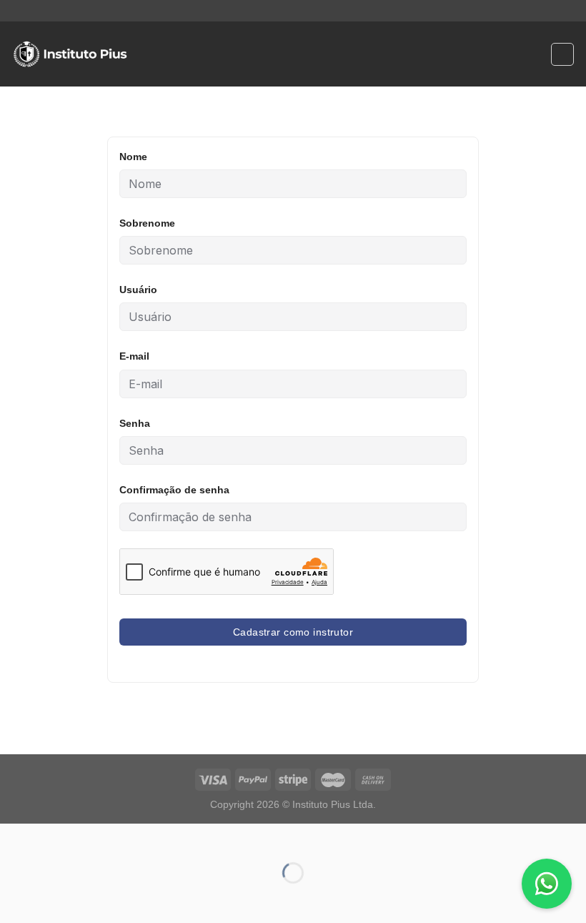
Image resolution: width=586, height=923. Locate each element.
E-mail (134, 356)
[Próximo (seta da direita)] (56, 898)
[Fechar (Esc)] (14, 838)
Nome (133, 156)
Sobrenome (147, 223)
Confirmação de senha (174, 489)
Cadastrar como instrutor (293, 632)
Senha (134, 423)
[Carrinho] (562, 54)
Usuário (138, 289)
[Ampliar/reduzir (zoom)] (56, 838)
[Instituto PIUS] (70, 54)
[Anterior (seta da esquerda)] (14, 898)
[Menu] (148, 53)
